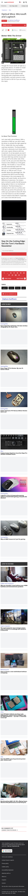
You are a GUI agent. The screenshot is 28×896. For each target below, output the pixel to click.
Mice (10, 10)
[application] (14, 209)
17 (14, 273)
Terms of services (19, 258)
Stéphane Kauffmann (14, 20)
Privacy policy (5, 863)
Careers (4, 883)
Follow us (16, 30)
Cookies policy (5, 866)
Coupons (4, 880)
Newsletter (23, 30)
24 (19, 275)
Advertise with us (6, 873)
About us (4, 876)
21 (9, 275)
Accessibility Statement (7, 870)
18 (17, 273)
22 (12, 275)
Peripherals (4, 10)
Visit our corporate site (13, 846)
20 (24, 273)
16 (10, 273)
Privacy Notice (21, 259)
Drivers (18, 288)
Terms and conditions (7, 857)
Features (4, 21)
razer (23, 288)
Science (11, 288)
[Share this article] (2, 30)
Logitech (4, 288)
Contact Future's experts (8, 860)
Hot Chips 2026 (13, 6)
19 (20, 273)
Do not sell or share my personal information (13, 886)
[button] (26, 2)
